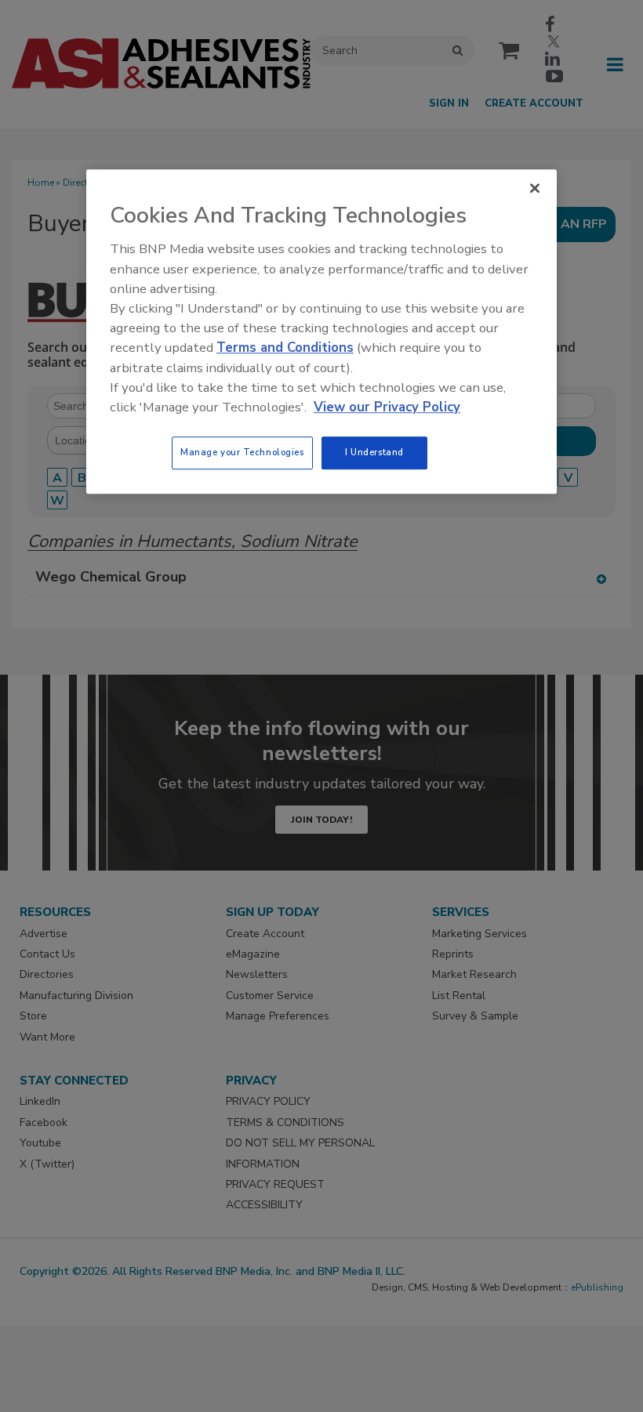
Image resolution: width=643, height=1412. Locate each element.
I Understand (374, 452)
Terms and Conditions (285, 348)
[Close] (535, 189)
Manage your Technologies (242, 452)
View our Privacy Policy (387, 407)
